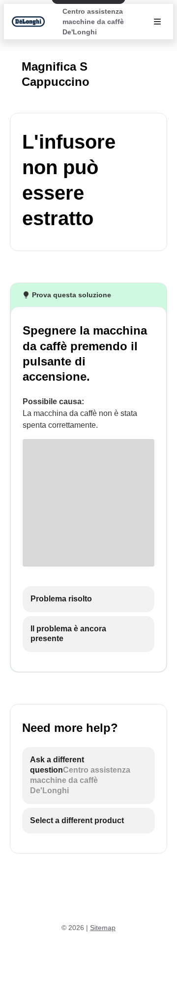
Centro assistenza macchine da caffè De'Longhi (93, 21)
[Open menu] (157, 21)
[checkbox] (88, 599)
